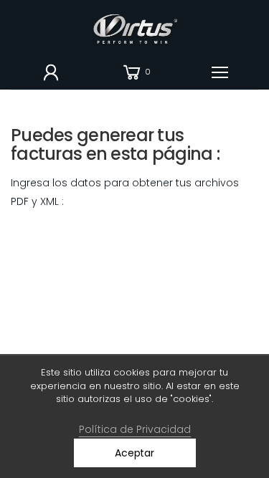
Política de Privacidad (135, 429)
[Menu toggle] (220, 72)
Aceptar (134, 453)
